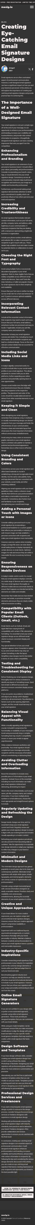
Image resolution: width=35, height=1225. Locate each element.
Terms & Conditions (17, 1218)
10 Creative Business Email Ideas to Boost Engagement (17, 1195)
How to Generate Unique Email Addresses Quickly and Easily (17, 1189)
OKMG (3, 1220)
